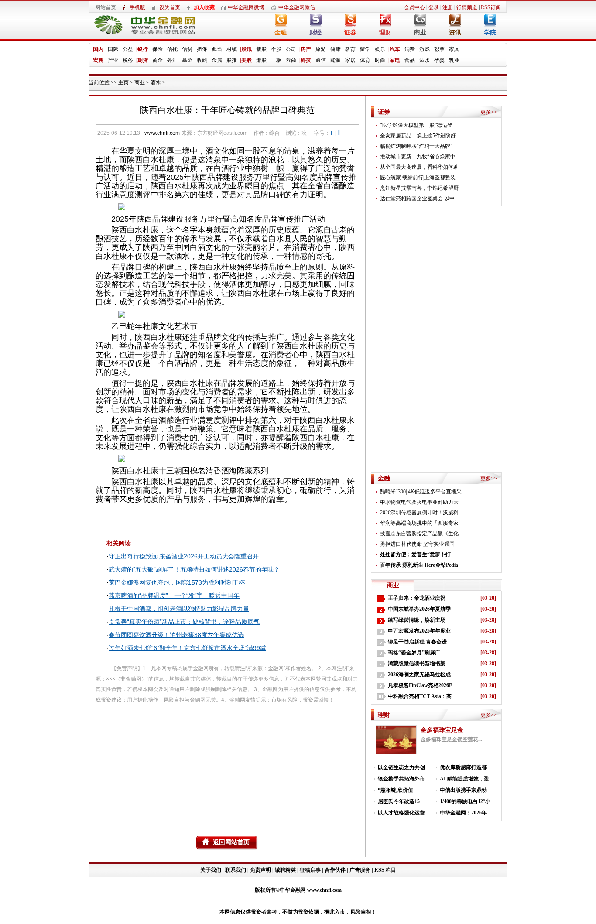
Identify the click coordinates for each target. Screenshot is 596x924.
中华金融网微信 (296, 7)
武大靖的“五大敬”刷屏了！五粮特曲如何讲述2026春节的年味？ (194, 569)
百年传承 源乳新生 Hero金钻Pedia (419, 565)
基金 (187, 60)
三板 (276, 60)
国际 (113, 49)
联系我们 (235, 870)
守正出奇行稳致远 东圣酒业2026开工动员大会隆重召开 (184, 556)
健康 (335, 49)
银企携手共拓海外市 (401, 779)
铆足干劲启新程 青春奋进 (417, 642)
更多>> (488, 112)
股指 (231, 60)
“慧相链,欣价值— (398, 790)
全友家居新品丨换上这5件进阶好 (418, 136)
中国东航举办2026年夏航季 (419, 609)
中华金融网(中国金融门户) (138, 27)
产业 (113, 60)
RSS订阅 (491, 7)
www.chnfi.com (162, 133)
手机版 (137, 7)
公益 (128, 49)
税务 (128, 60)
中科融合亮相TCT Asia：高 (420, 696)
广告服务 (359, 870)
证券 (350, 32)
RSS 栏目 (385, 870)
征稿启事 (310, 870)
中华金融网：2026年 (463, 813)
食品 (409, 60)
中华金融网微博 (246, 7)
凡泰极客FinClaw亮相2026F (420, 685)
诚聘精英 (285, 870)
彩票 (439, 49)
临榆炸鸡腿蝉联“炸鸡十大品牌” (416, 146)
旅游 (320, 49)
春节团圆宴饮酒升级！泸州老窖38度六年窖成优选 (176, 634)
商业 (420, 32)
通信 (320, 60)
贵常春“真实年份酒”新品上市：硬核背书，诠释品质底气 (184, 621)
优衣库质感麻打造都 (463, 767)
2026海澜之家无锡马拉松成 (419, 674)
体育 (365, 60)
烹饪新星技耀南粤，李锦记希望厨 (419, 188)
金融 (280, 32)
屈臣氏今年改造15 (399, 801)
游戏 (424, 49)
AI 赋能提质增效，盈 (464, 779)
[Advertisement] (227, 766)
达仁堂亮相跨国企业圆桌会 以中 (417, 198)
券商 (291, 60)
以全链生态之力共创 (401, 767)
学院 (490, 32)
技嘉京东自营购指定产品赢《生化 (419, 533)
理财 (385, 32)
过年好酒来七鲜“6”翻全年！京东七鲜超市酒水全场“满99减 (187, 647)
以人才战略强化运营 (401, 813)
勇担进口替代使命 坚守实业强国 (417, 544)
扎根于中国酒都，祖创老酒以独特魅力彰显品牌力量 (179, 608)
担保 (202, 49)
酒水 (424, 60)
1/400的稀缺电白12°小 (465, 801)
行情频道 (466, 7)
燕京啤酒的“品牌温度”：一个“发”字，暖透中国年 (174, 595)
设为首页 (169, 7)
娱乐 (380, 49)
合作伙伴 (335, 870)
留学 (365, 49)
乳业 (454, 60)
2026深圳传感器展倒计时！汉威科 (419, 513)
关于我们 (211, 870)
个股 (276, 49)
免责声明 (260, 870)
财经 (315, 32)
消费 (409, 49)
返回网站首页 (231, 842)
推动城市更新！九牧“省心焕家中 (418, 157)
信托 (172, 49)
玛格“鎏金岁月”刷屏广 (414, 653)
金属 (217, 60)
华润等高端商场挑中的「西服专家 (419, 523)
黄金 (157, 60)
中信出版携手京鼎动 (463, 790)
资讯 (455, 32)
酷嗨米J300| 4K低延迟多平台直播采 (421, 492)
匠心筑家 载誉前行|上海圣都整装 (418, 178)
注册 (447, 7)
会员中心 (414, 7)
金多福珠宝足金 (442, 730)
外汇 (172, 60)
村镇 (231, 49)
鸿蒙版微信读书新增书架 (416, 663)
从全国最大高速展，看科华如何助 (419, 167)
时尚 (380, 60)
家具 (454, 49)
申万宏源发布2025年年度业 (419, 631)
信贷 (187, 49)
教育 (350, 49)
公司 (291, 49)
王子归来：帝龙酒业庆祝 (416, 598)
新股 (261, 49)
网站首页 (105, 7)
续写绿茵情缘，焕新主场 (416, 620)
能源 (335, 60)
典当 (217, 49)
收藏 (202, 60)
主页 (123, 82)
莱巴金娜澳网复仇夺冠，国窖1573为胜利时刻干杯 (177, 582)
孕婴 (439, 60)
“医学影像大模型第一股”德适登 (416, 125)
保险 (157, 49)
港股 (261, 60)
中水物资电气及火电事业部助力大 (419, 502)
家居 (350, 60)
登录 (433, 7)
